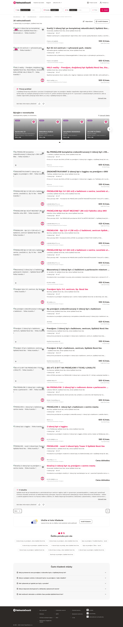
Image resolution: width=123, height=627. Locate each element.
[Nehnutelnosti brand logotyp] (22, 2)
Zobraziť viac (102, 98)
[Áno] (39, 103)
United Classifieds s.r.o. (27, 625)
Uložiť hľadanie (103, 21)
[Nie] (43, 103)
